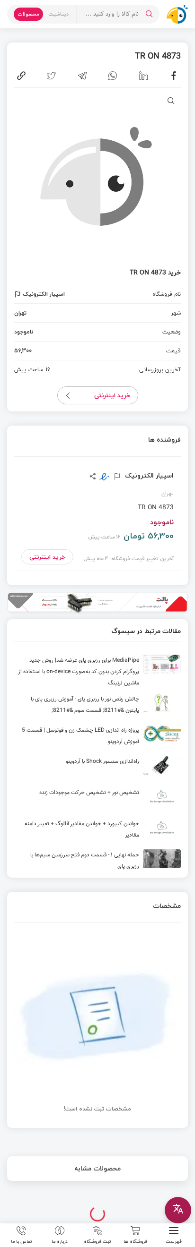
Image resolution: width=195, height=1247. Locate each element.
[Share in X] (51, 75)
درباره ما (60, 1241)
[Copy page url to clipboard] (21, 75)
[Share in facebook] (174, 75)
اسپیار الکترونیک (148, 475)
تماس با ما (21, 1241)
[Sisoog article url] (97, 671)
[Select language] (178, 1210)
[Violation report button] (18, 294)
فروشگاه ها (135, 1241)
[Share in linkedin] (143, 75)
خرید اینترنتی (112, 395)
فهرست (174, 1241)
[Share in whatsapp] (113, 75)
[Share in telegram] (82, 75)
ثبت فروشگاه (97, 1241)
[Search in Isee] (149, 14)
